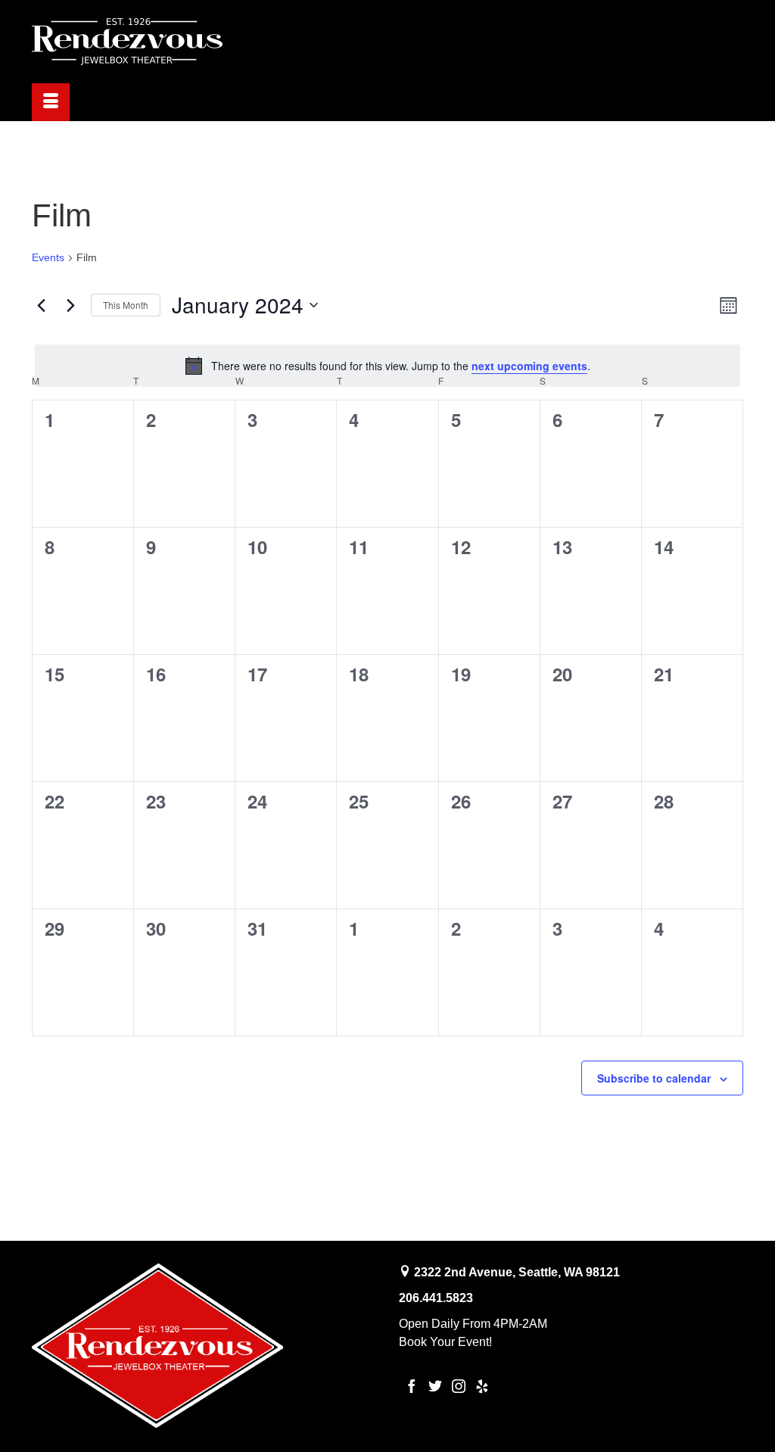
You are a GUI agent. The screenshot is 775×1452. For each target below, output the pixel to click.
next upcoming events (529, 365)
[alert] (387, 365)
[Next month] (70, 305)
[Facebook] (411, 1385)
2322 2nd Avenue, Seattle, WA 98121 (517, 1272)
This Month (125, 304)
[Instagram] (458, 1385)
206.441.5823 (436, 1298)
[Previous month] (41, 305)
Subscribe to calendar (654, 1078)
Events (48, 257)
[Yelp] (482, 1385)
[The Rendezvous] (143, 41)
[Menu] (51, 102)
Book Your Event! (445, 1341)
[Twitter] (435, 1385)
